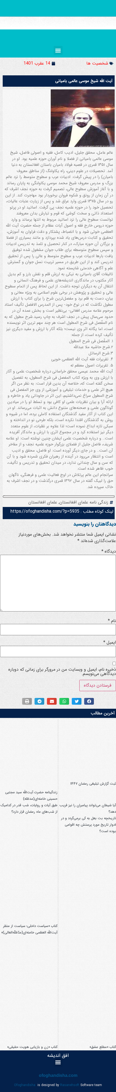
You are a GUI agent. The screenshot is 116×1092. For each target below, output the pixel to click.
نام (112, 621)
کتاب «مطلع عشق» (103, 1047)
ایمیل (109, 642)
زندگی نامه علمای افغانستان (83, 502)
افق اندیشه (58, 1055)
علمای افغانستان (42, 502)
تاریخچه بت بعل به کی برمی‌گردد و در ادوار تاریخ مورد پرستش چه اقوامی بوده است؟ (88, 824)
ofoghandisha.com (58, 1075)
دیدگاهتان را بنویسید (94, 524)
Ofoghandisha (24, 1085)
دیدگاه (108, 551)
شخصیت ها (97, 63)
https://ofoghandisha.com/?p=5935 (45, 511)
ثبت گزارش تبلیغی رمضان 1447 (93, 784)
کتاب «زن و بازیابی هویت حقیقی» (32, 1047)
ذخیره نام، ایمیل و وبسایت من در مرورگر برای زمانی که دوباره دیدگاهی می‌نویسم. (62, 671)
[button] (58, 50)
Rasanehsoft (69, 1085)
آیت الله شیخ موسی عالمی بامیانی (83, 81)
